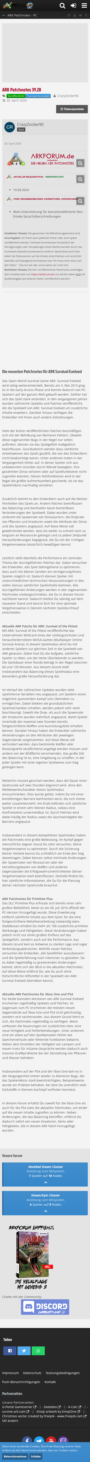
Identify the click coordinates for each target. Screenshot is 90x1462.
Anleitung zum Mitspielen (45, 1171)
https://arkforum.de (42, 274)
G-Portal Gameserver (17, 1407)
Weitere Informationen (15, 1456)
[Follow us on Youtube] (74, 15)
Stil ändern (10, 1421)
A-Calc (72, 1407)
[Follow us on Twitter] (80, 15)
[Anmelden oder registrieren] (73, 5)
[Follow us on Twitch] (69, 15)
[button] (84, 5)
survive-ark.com (13, 1411)
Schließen (36, 1456)
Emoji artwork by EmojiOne (56, 1411)
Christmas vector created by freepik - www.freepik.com (42, 1416)
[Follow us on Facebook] (86, 15)
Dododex (50, 1407)
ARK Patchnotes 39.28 (21, 89)
